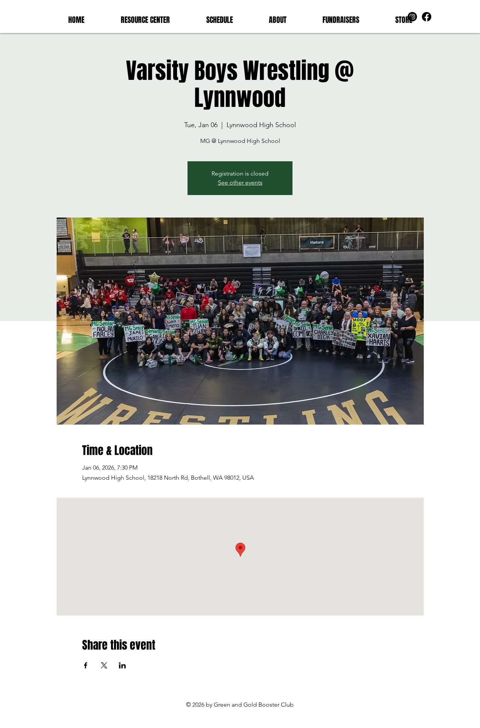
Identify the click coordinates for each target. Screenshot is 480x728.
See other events (240, 182)
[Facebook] (426, 16)
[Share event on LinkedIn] (122, 665)
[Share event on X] (104, 665)
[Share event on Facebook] (85, 665)
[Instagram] (412, 16)
